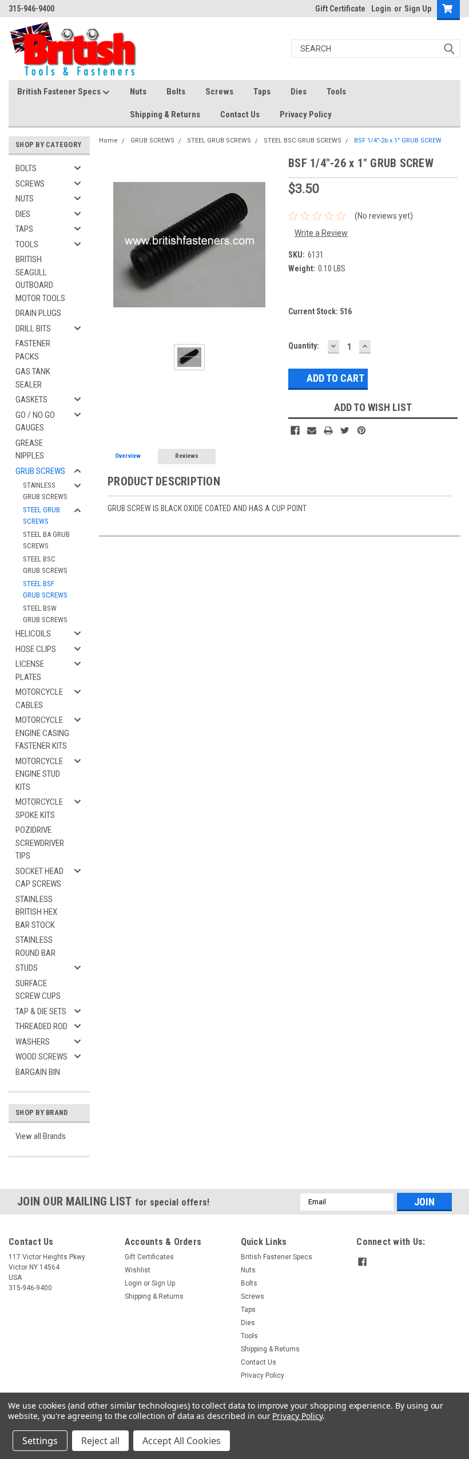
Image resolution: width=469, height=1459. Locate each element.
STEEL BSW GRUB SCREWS (45, 614)
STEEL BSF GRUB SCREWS (45, 589)
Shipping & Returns (165, 114)
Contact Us (240, 114)
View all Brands (40, 1136)
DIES (22, 214)
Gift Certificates (149, 1257)
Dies (299, 91)
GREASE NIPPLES (29, 449)
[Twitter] (344, 430)
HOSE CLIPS (35, 649)
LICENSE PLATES (29, 670)
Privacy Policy (306, 114)
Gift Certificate (340, 8)
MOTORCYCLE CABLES (39, 698)
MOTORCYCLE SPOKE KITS (39, 808)
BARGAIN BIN (37, 1072)
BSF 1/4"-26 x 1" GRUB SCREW (398, 140)
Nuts (138, 91)
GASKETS (31, 399)
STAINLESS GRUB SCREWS (45, 491)
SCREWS (30, 184)
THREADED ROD (41, 1026)
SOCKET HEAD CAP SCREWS (39, 877)
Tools (336, 91)
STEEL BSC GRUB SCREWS (45, 565)
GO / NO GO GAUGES (35, 421)
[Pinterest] (361, 430)
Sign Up (417, 8)
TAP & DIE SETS (40, 1011)
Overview (128, 456)
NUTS (24, 198)
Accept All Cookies (181, 1440)
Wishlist (137, 1270)
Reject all (100, 1440)
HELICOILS (33, 633)
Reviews (186, 456)
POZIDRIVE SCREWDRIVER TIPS (39, 843)
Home (108, 140)
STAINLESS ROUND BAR (35, 946)
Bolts (175, 91)
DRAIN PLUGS (38, 313)
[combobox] (375, 48)
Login (381, 8)
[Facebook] (295, 430)
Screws (219, 91)
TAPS (24, 229)
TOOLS (26, 244)
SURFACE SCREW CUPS (38, 990)
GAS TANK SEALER (32, 378)
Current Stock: (320, 311)
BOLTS (26, 168)
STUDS (26, 968)
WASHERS (32, 1042)
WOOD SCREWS (41, 1056)
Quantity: (303, 345)
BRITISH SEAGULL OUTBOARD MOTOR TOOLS (40, 278)
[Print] (328, 430)
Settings (40, 1440)
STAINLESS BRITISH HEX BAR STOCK (36, 912)
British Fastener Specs (59, 91)
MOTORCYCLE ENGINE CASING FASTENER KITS (42, 733)
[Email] (311, 430)
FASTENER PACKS (32, 350)
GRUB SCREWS (40, 471)
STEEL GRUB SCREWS (41, 515)
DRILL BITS (33, 328)
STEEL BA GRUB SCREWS (46, 540)
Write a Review (321, 233)
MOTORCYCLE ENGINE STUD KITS (39, 774)
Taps (262, 91)
